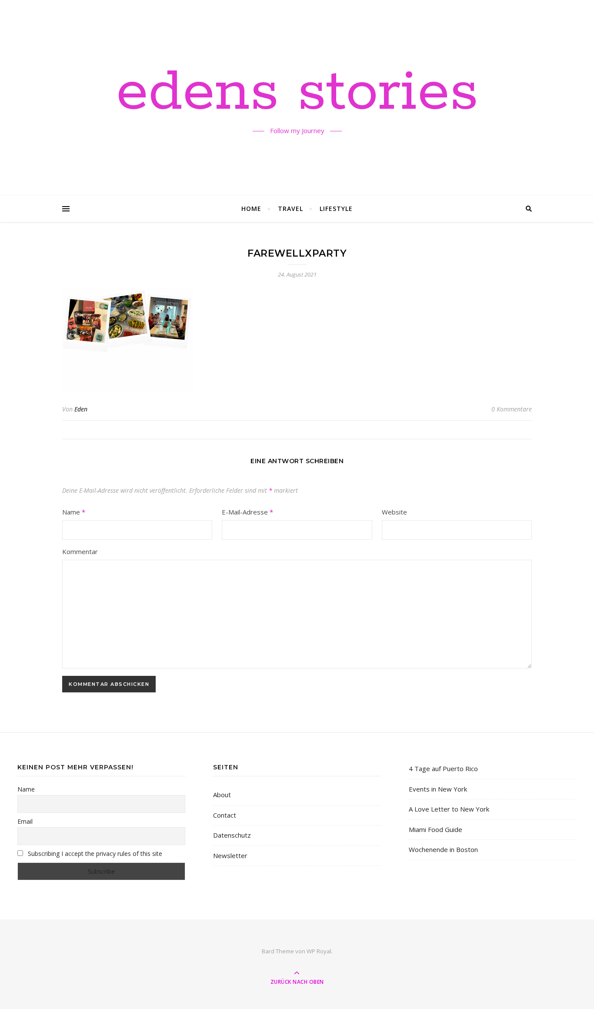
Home (251, 208)
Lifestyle (336, 208)
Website (394, 512)
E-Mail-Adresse (247, 512)
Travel (290, 208)
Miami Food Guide (435, 829)
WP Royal (319, 951)
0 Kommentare (511, 409)
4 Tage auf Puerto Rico (443, 768)
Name (73, 512)
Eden (80, 409)
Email (25, 821)
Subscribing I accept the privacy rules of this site (94, 853)
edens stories (297, 92)
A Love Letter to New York (449, 809)
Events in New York (438, 789)
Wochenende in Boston (443, 849)
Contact (224, 815)
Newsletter (230, 855)
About (222, 794)
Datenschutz (232, 835)
